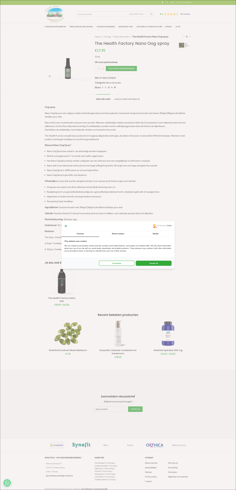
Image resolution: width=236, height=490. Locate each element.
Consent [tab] (80, 234)
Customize (116, 263)
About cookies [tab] (118, 234)
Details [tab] (156, 234)
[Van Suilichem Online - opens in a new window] (162, 226)
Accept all (154, 263)
